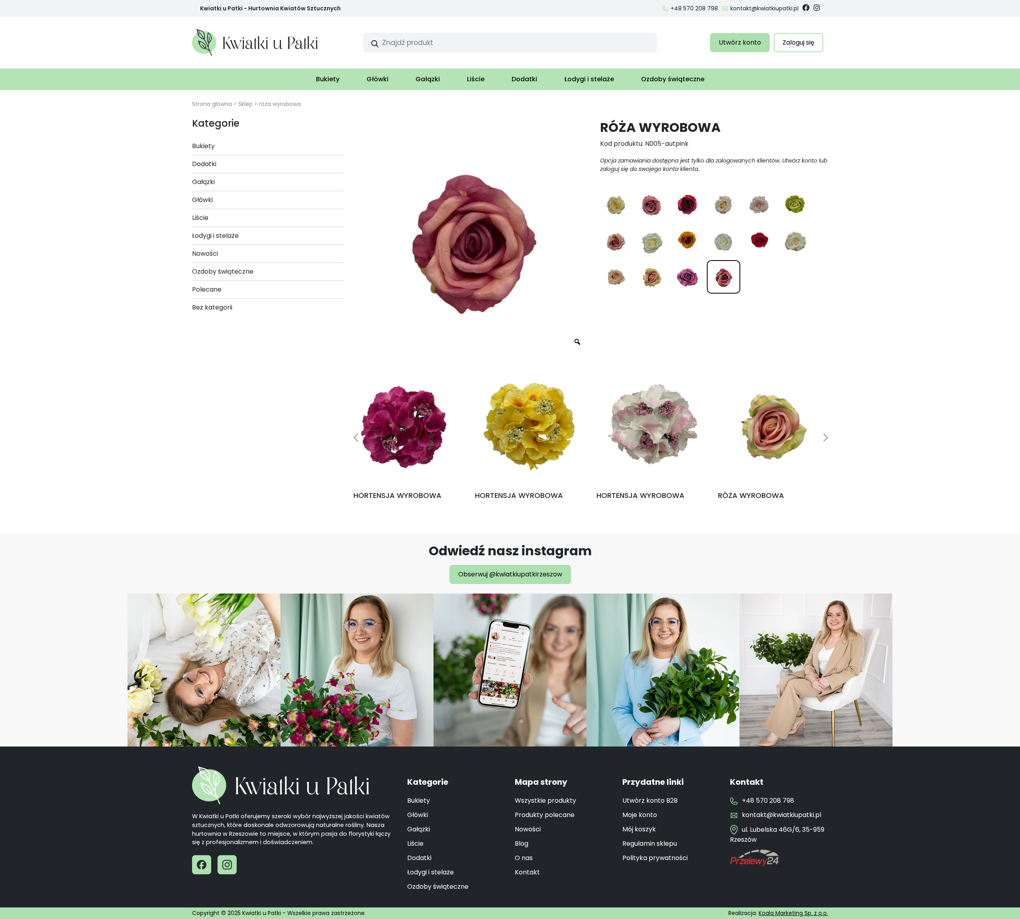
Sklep (245, 104)
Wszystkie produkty (545, 800)
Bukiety (327, 79)
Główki (377, 79)
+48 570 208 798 (694, 8)
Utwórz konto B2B (650, 800)
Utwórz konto (740, 42)
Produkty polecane (545, 814)
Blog (521, 843)
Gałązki (428, 79)
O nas (524, 857)
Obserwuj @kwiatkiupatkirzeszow (510, 574)
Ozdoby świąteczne (672, 79)
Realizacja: (778, 913)
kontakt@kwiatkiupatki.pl (764, 8)
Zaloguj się (798, 42)
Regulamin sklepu (649, 843)
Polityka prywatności (655, 857)
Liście (475, 79)
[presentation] (355, 437)
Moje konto (639, 814)
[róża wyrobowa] (616, 205)
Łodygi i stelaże (589, 79)
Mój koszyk (639, 829)
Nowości (528, 829)
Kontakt (527, 872)
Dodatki (524, 79)
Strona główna (212, 104)
